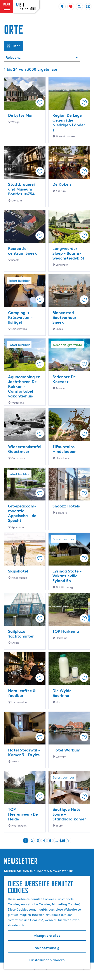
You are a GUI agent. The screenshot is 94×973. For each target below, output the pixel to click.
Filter (16, 46)
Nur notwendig (47, 948)
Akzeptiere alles (47, 935)
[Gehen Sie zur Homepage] (26, 6)
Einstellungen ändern (47, 960)
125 (62, 840)
